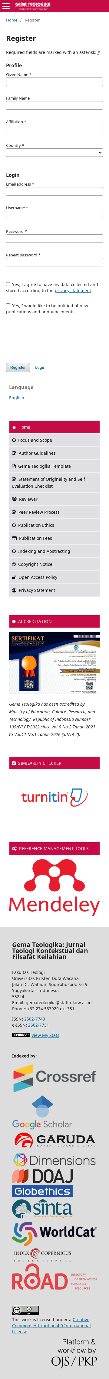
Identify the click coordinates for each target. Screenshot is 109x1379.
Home (11, 20)
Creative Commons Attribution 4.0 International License (51, 1325)
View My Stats (45, 1035)
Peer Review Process (39, 512)
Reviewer (28, 499)
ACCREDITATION (35, 621)
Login (40, 367)
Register (18, 367)
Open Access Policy (37, 577)
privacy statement (73, 290)
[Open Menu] (6, 6)
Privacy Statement (37, 590)
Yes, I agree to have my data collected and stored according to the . (52, 287)
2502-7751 (38, 1025)
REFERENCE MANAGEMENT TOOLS (54, 848)
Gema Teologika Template (44, 466)
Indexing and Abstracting (44, 551)
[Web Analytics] (21, 1035)
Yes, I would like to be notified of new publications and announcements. (47, 309)
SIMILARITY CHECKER (39, 763)
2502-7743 (34, 1019)
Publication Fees (35, 538)
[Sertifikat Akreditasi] (54, 692)
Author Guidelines (37, 453)
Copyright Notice (35, 564)
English (16, 398)
